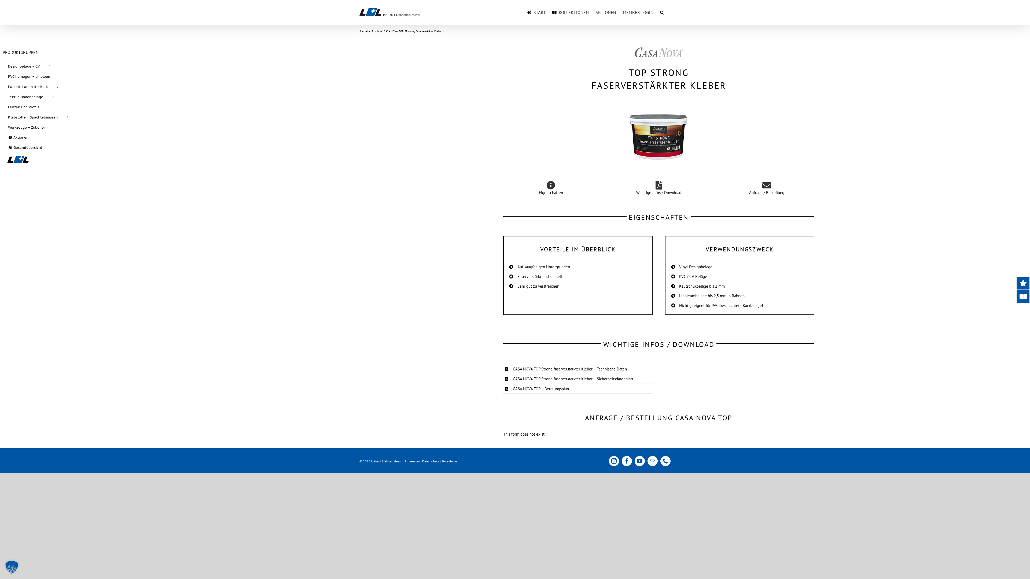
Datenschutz (430, 461)
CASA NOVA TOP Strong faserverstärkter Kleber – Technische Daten (570, 369)
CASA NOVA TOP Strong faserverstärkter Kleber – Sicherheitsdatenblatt (573, 378)
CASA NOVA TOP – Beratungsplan (541, 388)
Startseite (364, 31)
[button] (662, 12)
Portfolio (377, 31)
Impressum (412, 461)
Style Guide (449, 461)
